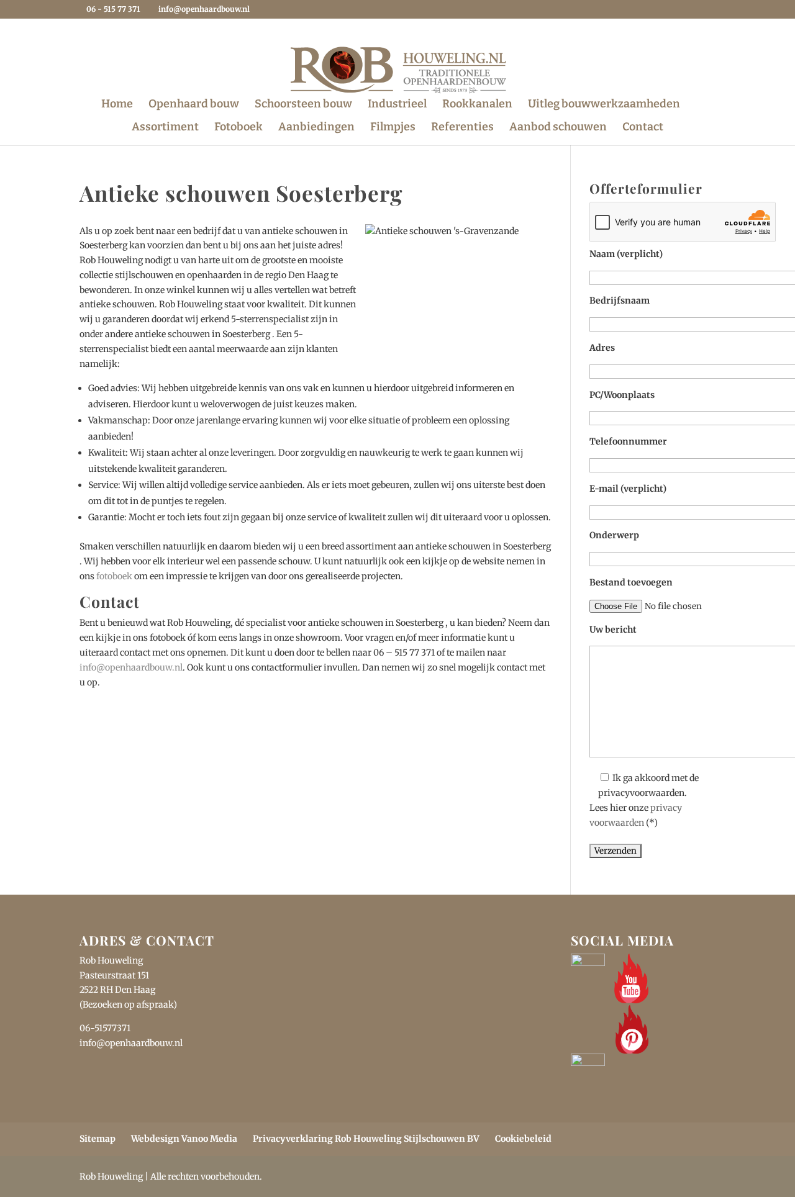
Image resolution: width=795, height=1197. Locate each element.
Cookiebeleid (523, 1138)
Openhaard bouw (193, 105)
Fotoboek (238, 127)
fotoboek (114, 576)
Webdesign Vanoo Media (184, 1138)
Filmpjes (393, 127)
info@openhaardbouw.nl (131, 667)
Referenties (462, 127)
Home (117, 105)
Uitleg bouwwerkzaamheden (604, 105)
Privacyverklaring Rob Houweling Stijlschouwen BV (366, 1138)
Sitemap (98, 1138)
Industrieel (397, 105)
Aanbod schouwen (558, 127)
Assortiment (165, 127)
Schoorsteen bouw (303, 105)
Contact (642, 127)
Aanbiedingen (316, 127)
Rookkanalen (477, 105)
